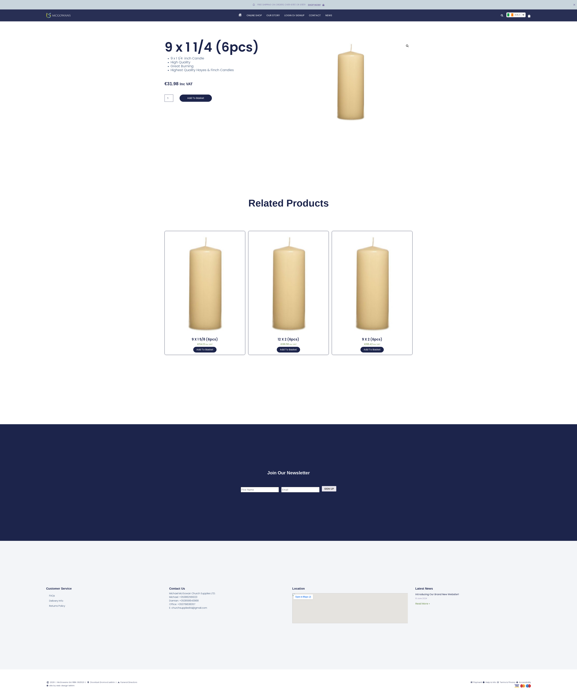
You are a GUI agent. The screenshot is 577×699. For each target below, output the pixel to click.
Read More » (422, 603)
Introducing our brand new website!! (437, 594)
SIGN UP (329, 488)
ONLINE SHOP (254, 15)
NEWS (328, 15)
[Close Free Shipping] (574, 4)
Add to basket (195, 98)
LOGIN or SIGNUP (294, 15)
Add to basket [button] (204, 349)
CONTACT (315, 15)
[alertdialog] (288, 4)
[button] (502, 15)
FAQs (52, 595)
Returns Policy (57, 606)
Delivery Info (56, 601)
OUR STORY (273, 15)
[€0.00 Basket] (529, 16)
